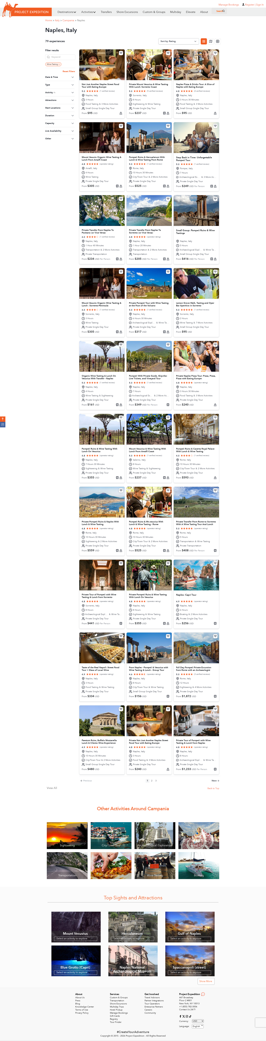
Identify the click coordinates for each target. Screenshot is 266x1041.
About (204, 12)
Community (150, 1012)
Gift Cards (115, 1016)
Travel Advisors (152, 997)
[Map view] (211, 41)
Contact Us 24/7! (187, 1009)
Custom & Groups (154, 12)
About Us (80, 997)
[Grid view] (204, 41)
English (196, 1026)
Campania (69, 20)
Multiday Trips (117, 1006)
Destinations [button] (65, 12)
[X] (184, 1016)
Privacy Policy (82, 1012)
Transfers (106, 12)
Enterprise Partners (154, 1006)
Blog (77, 1003)
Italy (58, 20)
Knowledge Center (84, 1006)
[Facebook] (180, 1016)
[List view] (218, 41)
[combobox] (198, 1026)
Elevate (190, 12)
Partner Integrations (154, 1000)
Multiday (175, 12)
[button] (2, 419)
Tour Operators (152, 1003)
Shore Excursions (127, 12)
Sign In (260, 4)
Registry (114, 1019)
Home (49, 20)
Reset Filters (69, 71)
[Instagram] (187, 1016)
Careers (148, 1009)
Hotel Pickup (116, 1009)
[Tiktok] (190, 1016)
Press (77, 1000)
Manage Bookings (119, 1012)
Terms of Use (81, 1009)
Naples (81, 20)
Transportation (117, 1000)
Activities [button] (87, 12)
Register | (250, 4)
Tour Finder (115, 1022)
